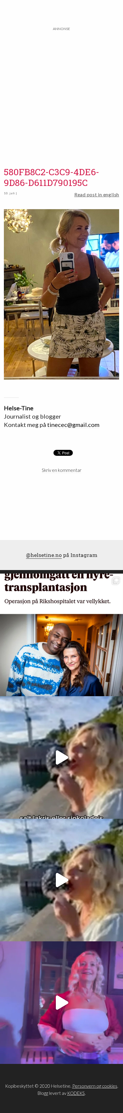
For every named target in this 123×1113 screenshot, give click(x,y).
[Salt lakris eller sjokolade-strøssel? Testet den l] (61, 757)
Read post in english (96, 194)
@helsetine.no (44, 555)
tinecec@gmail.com (73, 424)
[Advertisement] (61, 93)
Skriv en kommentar (62, 470)
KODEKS (76, 1093)
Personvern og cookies (94, 1086)
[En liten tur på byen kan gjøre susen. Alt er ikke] (61, 1002)
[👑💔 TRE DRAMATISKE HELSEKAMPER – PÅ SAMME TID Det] (61, 635)
